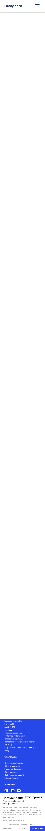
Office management (13, 739)
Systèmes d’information (14, 736)
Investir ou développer (13, 769)
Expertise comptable (13, 721)
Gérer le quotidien (12, 766)
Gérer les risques (11, 772)
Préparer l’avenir (11, 778)
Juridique (8, 730)
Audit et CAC (9, 727)
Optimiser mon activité (14, 775)
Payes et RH (9, 724)
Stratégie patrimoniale (14, 733)
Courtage (8, 745)
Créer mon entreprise (13, 763)
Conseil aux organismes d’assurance (19, 742)
